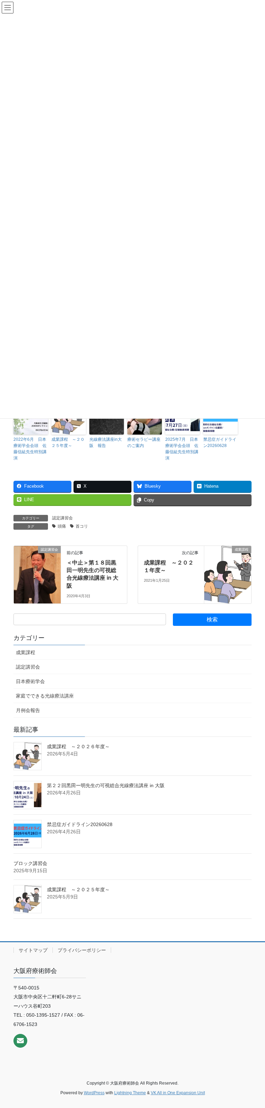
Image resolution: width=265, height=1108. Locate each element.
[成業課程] (227, 571)
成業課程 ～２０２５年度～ (68, 442)
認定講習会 (62, 518)
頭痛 (62, 526)
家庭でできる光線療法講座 (45, 696)
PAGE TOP (252, 1069)
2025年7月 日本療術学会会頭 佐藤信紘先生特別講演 (181, 448)
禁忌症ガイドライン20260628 (219, 442)
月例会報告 (28, 710)
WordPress (94, 1092)
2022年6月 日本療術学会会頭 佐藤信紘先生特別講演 (30, 448)
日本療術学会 (30, 681)
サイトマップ (33, 950)
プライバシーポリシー (82, 950)
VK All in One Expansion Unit (178, 1092)
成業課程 (25, 652)
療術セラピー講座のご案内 (143, 442)
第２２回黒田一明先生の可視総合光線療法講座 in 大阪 (106, 785)
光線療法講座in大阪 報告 (105, 442)
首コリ (82, 526)
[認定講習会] (37, 571)
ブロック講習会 (30, 863)
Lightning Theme (130, 1092)
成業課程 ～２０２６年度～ (78, 746)
